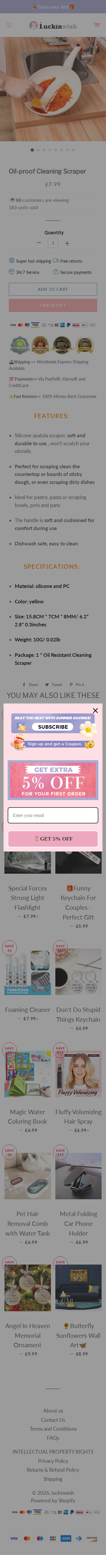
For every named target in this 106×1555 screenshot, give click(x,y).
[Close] (95, 710)
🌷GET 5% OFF (53, 839)
